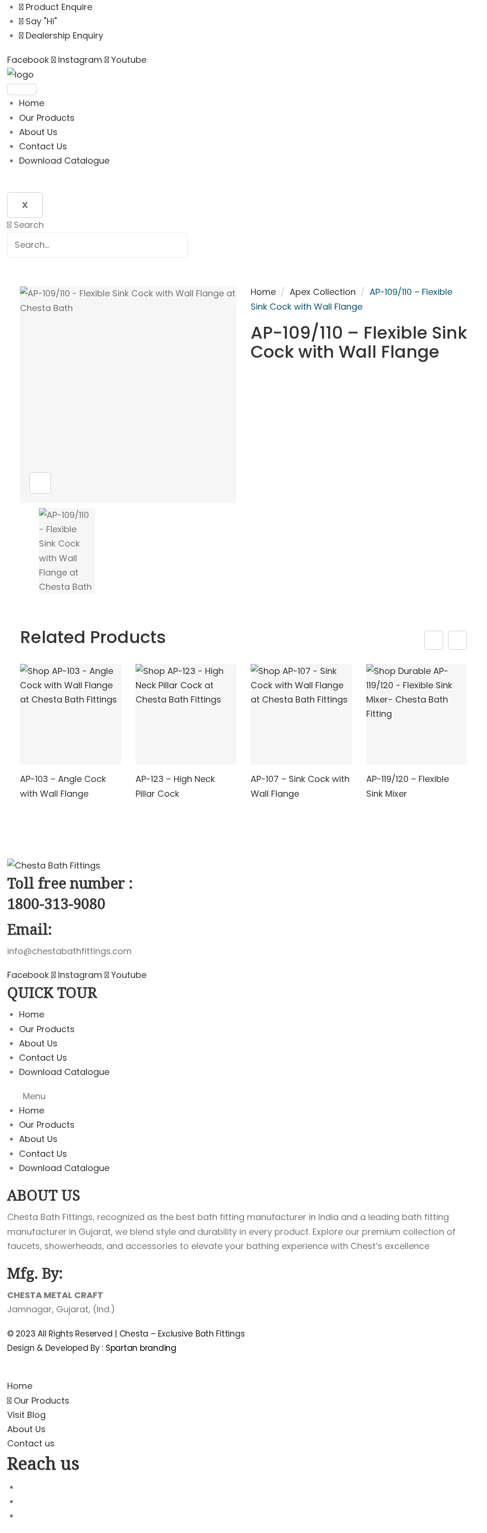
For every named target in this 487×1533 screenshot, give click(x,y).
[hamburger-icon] (22, 89)
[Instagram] (22, 1501)
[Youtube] (22, 1487)
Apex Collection (323, 292)
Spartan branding (141, 1348)
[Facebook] (22, 1516)
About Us (38, 132)
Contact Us (43, 146)
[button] (243, 1096)
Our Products (47, 118)
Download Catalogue (64, 160)
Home (31, 103)
